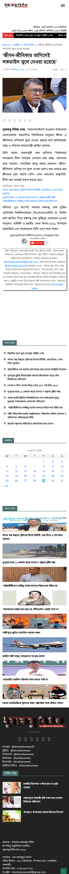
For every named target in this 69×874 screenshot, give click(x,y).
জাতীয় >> (19, 44)
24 (62, 475)
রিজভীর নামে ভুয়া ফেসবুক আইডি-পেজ (34, 35)
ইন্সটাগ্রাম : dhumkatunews (17, 758)
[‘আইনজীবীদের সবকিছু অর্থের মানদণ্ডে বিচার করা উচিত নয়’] (34, 574)
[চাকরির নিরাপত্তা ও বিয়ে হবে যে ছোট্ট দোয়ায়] (12, 788)
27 (25, 480)
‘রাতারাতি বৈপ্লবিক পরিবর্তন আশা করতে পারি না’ (25, 679)
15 (43, 471)
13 (25, 471)
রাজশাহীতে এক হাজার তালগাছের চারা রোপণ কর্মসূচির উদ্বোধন (37, 369)
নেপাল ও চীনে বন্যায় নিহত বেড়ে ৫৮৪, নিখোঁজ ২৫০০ (33, 385)
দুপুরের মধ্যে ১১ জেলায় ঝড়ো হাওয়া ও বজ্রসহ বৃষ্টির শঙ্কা (29, 197)
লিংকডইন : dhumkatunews (17, 761)
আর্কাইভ (8, 440)
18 (7, 475)
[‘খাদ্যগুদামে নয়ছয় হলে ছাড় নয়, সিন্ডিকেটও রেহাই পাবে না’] (34, 597)
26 (16, 480)
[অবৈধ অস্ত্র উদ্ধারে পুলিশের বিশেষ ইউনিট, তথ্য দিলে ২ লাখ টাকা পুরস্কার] (34, 523)
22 (43, 475)
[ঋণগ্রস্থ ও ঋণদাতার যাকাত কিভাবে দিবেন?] (12, 816)
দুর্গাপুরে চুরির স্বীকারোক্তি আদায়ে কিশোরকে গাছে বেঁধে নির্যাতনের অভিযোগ (33, 377)
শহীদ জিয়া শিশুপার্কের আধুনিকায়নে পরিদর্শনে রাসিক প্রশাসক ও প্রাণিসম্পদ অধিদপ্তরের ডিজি (37, 415)
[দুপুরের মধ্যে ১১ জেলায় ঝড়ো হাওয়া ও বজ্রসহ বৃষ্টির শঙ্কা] (34, 550)
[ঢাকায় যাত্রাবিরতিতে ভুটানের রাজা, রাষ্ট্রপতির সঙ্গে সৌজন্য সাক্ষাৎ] (34, 691)
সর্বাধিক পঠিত (10, 773)
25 (7, 480)
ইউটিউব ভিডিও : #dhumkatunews (20, 765)
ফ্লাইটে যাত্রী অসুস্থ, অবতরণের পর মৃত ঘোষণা (24, 656)
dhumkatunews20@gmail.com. (21, 261)
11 (7, 471)
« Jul (5, 485)
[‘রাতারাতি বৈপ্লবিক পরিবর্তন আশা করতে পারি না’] (34, 667)
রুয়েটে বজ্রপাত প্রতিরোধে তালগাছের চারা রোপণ (30, 423)
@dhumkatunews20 (16, 265)
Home (6, 44)
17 (62, 471)
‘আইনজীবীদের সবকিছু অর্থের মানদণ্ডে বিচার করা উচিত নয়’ (30, 201)
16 (52, 471)
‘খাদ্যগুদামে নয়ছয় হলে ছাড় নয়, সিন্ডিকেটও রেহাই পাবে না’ (31, 609)
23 (52, 475)
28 (34, 480)
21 (34, 475)
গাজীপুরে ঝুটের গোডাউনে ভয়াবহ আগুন (21, 632)
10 (62, 466)
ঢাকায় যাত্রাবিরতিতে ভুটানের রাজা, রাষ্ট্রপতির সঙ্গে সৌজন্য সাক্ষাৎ (33, 703)
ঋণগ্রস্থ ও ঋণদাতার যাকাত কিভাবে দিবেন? (43, 812)
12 (16, 471)
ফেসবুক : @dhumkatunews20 (18, 746)
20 (25, 475)
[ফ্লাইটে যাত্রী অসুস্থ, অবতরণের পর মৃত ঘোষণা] (34, 644)
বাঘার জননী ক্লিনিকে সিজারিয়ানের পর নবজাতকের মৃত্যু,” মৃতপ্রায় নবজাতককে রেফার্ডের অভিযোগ (34, 399)
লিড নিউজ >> (31, 44)
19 (16, 475)
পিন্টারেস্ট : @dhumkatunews (18, 754)
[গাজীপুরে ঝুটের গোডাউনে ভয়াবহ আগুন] (34, 621)
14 (34, 471)
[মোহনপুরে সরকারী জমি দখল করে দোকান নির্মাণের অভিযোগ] (12, 802)
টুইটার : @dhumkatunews (16, 750)
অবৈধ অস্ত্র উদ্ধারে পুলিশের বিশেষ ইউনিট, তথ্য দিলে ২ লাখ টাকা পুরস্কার (35, 361)
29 (43, 480)
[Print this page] (65, 70)
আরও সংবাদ (10, 508)
